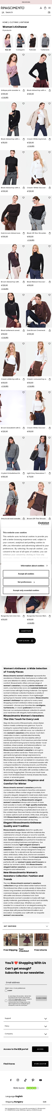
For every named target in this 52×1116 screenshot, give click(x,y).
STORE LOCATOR (40, 1064)
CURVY (10, 990)
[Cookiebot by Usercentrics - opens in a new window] (38, 523)
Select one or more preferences (15, 988)
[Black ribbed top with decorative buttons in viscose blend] (13, 167)
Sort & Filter (23, 640)
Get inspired (10, 926)
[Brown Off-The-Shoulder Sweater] (39, 498)
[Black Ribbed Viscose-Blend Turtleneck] (39, 261)
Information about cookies (32, 566)
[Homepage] (12, 8)
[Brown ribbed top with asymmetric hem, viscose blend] (13, 261)
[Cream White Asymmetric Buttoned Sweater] (39, 118)
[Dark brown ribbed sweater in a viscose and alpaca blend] (13, 212)
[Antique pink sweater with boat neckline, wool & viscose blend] (13, 70)
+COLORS (4, 97)
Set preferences (25, 582)
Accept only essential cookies (26, 590)
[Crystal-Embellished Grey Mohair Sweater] (13, 453)
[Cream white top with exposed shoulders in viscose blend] (13, 359)
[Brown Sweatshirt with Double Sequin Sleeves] (13, 407)
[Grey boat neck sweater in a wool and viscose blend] (13, 498)
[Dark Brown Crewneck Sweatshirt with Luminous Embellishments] (39, 310)
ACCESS (40, 1049)
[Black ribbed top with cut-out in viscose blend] (13, 118)
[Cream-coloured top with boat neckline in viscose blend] (39, 359)
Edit (44, 1101)
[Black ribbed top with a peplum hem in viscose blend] (39, 70)
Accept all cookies (26, 574)
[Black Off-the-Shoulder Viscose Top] (39, 212)
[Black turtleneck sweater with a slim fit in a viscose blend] (13, 310)
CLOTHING (14, 22)
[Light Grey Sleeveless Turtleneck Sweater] (39, 453)
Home (5, 22)
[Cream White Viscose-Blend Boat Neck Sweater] (39, 407)
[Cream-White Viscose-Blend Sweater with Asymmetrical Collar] (39, 167)
